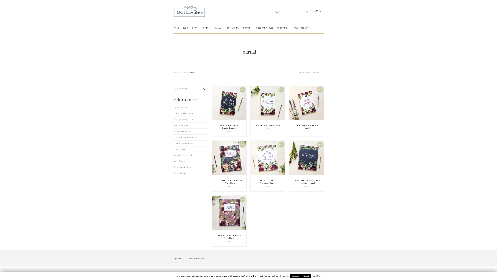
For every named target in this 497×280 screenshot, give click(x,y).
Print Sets (180, 149)
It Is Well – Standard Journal (267, 125)
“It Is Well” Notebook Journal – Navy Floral (229, 181)
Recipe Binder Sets (184, 113)
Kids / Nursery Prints (185, 143)
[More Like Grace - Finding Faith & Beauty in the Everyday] (189, 11)
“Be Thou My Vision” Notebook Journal (268, 181)
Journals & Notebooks (183, 155)
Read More (317, 276)
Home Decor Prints (182, 131)
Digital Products (180, 107)
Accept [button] (295, 276)
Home (175, 72)
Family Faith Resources (183, 119)
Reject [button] (306, 276)
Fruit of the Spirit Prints (186, 137)
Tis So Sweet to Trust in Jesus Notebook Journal (307, 181)
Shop (183, 72)
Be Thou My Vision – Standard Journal (229, 126)
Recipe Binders (180, 173)
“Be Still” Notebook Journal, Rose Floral (229, 236)
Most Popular (179, 161)
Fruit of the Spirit (180, 125)
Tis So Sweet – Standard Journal (307, 126)
